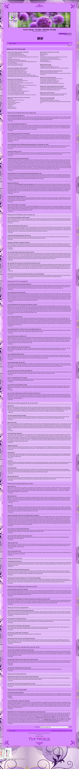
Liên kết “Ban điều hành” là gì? (45, 61)
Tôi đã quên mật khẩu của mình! (13, 59)
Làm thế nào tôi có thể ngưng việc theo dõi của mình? (50, 89)
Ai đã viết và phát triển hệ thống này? (47, 99)
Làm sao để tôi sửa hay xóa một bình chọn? (15, 86)
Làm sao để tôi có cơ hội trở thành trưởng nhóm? (49, 58)
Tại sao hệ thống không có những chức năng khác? (49, 100)
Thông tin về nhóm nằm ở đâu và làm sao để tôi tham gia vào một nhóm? (53, 56)
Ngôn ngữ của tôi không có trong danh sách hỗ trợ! (17, 72)
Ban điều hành (54, 730)
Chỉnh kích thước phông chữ (70, 43)
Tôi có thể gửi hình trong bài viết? (13, 102)
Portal (10, 43)
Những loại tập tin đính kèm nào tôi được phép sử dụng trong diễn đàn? (53, 93)
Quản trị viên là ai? (43, 53)
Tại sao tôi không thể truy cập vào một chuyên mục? (17, 87)
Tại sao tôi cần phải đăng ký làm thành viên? (15, 54)
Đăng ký (70, 45)
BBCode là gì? (10, 98)
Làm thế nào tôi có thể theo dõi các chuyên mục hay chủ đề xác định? (53, 88)
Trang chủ (14, 43)
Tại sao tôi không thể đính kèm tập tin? (14, 88)
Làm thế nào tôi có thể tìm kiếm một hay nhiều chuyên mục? (51, 78)
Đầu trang (11, 120)
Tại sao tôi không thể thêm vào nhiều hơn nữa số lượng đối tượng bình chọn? (21, 85)
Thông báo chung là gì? (11, 103)
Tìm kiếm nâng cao (68, 34)
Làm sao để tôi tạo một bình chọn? (13, 84)
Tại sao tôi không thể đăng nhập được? (14, 53)
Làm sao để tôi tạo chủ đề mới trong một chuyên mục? (17, 80)
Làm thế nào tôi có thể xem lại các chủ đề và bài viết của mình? (52, 83)
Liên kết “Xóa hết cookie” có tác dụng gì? (15, 65)
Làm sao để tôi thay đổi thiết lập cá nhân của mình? (17, 69)
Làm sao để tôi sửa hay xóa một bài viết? (15, 81)
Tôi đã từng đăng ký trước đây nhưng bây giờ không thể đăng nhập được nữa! (22, 61)
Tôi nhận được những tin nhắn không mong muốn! (49, 66)
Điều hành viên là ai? (44, 54)
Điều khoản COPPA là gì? (12, 62)
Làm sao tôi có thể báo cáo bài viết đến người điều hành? (18, 91)
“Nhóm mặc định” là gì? (44, 60)
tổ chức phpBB (57, 693)
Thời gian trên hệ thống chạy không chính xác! (16, 70)
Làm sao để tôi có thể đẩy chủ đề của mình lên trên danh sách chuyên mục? (21, 94)
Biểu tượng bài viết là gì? (12, 108)
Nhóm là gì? (42, 55)
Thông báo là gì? (10, 104)
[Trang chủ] (39, 27)
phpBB (34, 733)
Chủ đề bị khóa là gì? (11, 107)
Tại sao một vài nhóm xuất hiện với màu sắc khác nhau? (50, 59)
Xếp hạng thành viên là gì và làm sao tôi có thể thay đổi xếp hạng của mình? (21, 75)
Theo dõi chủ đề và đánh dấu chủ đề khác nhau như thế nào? (51, 87)
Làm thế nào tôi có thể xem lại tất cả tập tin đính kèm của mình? (52, 95)
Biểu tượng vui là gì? (11, 101)
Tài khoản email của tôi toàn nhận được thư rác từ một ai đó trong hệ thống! (54, 68)
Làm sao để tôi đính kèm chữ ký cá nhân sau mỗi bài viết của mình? (20, 82)
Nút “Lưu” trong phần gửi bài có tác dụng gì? (15, 92)
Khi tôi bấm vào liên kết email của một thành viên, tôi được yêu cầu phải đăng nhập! (22, 76)
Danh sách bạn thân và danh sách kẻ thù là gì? (49, 72)
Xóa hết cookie (60, 730)
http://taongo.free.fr (39, 734)
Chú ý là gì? (9, 105)
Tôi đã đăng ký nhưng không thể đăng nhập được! (16, 60)
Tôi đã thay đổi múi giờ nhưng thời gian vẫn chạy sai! (17, 71)
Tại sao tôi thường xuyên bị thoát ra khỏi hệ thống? (16, 55)
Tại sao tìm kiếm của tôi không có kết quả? (48, 79)
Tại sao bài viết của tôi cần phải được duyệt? (15, 93)
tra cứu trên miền (56, 714)
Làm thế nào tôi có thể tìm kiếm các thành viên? (49, 82)
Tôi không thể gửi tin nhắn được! (46, 65)
